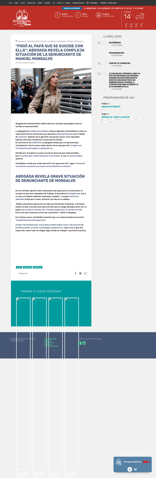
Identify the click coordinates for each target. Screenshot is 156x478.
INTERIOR (27, 267)
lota (10, 3)
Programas (94, 3)
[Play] (130, 469)
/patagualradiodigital (67, 15)
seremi (40, 3)
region (68, 3)
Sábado (102, 122)
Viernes (136, 119)
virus (16, 3)
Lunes (101, 119)
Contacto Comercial (51, 346)
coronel (47, 3)
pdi (54, 3)
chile (19, 267)
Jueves (127, 119)
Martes (109, 119)
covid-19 (60, 3)
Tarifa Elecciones (72, 8)
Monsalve (37, 267)
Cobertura (47, 341)
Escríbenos (48, 344)
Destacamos (61, 41)
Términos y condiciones (108, 3)
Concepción (31, 3)
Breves (53, 41)
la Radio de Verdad (50, 339)
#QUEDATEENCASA (78, 3)
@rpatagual (85, 15)
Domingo (102, 109)
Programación (49, 342)
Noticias (70, 41)
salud (23, 3)
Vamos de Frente (111, 106)
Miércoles (118, 119)
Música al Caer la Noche (116, 117)
